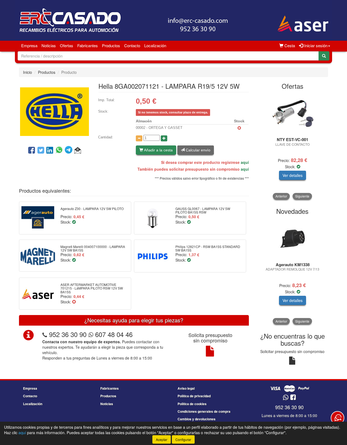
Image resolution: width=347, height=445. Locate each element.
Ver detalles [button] (292, 175)
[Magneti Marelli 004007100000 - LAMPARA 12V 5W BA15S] (37, 255)
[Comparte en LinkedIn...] (49, 150)
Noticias (48, 45)
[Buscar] (324, 56)
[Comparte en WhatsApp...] (60, 150)
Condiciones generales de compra (204, 411)
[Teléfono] (44, 334)
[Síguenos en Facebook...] (293, 398)
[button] (77, 150)
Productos (111, 45)
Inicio (27, 72)
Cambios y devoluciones (197, 419)
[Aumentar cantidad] (164, 138)
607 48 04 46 (113, 334)
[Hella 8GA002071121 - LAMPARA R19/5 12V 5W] (54, 110)
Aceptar (161, 439)
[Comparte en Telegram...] (69, 150)
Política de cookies (192, 403)
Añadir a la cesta (158, 150)
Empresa (29, 45)
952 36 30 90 (67, 334)
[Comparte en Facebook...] (31, 150)
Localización (155, 45)
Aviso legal (186, 388)
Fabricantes (87, 45)
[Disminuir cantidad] (139, 138)
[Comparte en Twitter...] (40, 150)
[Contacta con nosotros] (337, 418)
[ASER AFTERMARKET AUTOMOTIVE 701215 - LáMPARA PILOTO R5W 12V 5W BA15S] (37, 293)
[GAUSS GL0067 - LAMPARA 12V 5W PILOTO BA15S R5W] (152, 218)
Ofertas (66, 45)
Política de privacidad (194, 395)
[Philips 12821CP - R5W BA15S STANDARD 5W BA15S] (152, 256)
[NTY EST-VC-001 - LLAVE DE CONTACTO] (292, 114)
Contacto (132, 45)
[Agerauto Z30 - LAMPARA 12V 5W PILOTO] (37, 218)
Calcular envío (197, 150)
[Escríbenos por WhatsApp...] (285, 398)
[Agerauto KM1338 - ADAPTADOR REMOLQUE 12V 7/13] (292, 239)
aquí (245, 162)
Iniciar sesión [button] (315, 45)
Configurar (183, 439)
